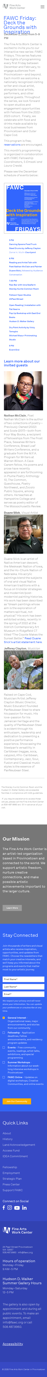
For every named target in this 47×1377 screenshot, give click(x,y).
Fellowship (10, 1167)
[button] (12, 908)
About (7, 1133)
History (8, 1139)
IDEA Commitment (15, 1156)
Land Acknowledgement (19, 1145)
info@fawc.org (13, 1322)
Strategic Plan (12, 1178)
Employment (11, 1173)
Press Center (11, 1184)
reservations (12, 144)
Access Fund (11, 1150)
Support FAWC (13, 1190)
